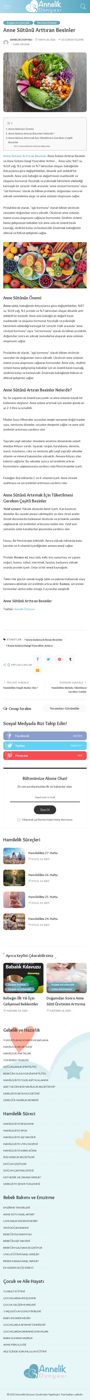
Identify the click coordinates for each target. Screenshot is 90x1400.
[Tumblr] (70, 659)
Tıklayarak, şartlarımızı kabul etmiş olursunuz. (47, 819)
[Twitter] (48, 659)
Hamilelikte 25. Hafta (43, 897)
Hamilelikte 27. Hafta (43, 853)
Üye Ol (45, 810)
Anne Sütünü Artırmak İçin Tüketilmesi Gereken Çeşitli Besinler (40, 140)
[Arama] (82, 6)
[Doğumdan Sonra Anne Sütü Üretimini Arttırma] (67, 978)
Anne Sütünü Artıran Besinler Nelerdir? (31, 133)
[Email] (37, 670)
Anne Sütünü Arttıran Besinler (34, 146)
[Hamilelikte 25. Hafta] (14, 900)
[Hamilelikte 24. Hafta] (14, 922)
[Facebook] (37, 659)
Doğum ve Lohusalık (18, 22)
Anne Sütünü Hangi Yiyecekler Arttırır (30, 645)
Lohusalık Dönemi (62, 989)
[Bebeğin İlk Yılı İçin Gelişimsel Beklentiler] (23, 978)
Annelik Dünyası (21, 39)
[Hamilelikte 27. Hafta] (14, 856)
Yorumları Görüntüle (64, 708)
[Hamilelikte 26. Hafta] (14, 878)
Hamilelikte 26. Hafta (43, 875)
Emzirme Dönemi (47, 22)
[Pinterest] (59, 659)
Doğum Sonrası (17, 984)
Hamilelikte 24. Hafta (43, 919)
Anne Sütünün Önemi (21, 129)
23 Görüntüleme (72, 39)
